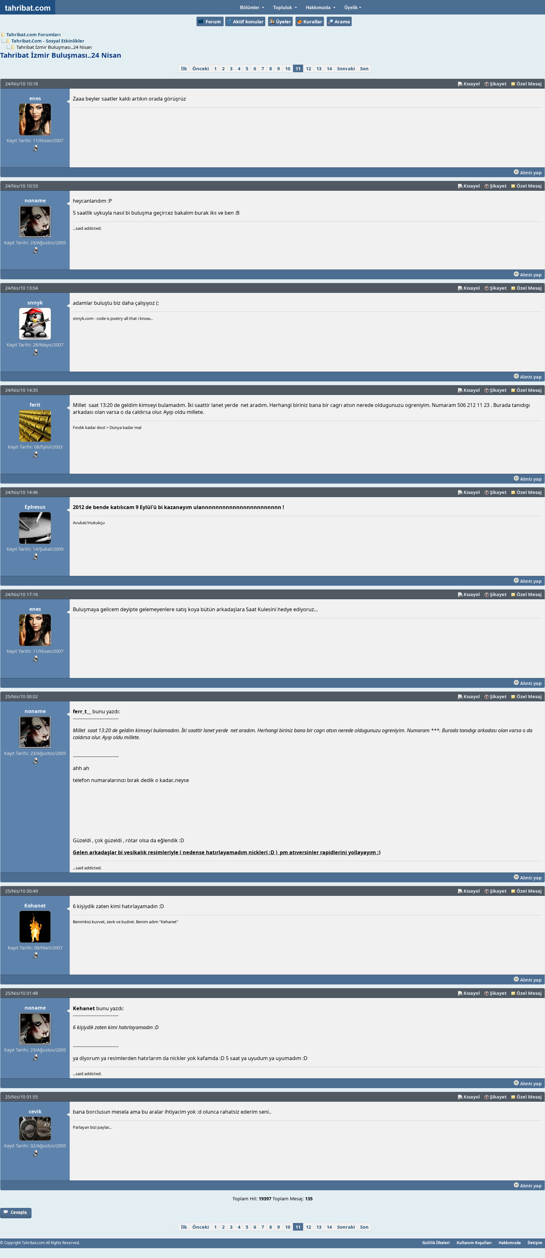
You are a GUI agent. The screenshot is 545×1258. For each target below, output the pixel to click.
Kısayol (472, 83)
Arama (342, 21)
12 (308, 68)
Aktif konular (248, 21)
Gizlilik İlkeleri (436, 1242)
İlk (184, 68)
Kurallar (312, 21)
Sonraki (346, 68)
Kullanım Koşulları (474, 1242)
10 (287, 68)
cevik (35, 1111)
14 (329, 68)
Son (364, 68)
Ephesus (35, 506)
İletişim (535, 1242)
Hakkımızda (510, 1242)
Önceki (200, 68)
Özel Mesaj (529, 83)
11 (298, 68)
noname (35, 200)
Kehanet (35, 905)
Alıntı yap (530, 172)
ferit (35, 404)
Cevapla (19, 1212)
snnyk (35, 302)
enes (35, 98)
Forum (213, 21)
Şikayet (498, 83)
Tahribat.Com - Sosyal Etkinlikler (48, 41)
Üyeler (283, 21)
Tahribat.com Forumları (33, 34)
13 (318, 68)
